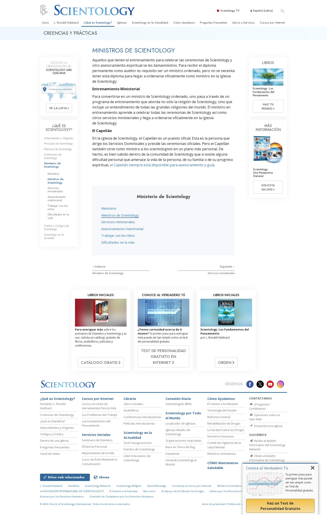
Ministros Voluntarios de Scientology (239, 485)
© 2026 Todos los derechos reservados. (85, 504)
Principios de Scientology (58, 143)
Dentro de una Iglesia (54, 441)
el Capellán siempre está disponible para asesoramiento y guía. (162, 164)
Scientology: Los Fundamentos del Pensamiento (263, 91)
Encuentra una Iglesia (268, 426)
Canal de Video (50, 454)
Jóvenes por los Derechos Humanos (62, 496)
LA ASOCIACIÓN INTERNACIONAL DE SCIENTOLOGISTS (72, 491)
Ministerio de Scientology (107, 273)
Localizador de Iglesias (181, 423)
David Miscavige (156, 485)
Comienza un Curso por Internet (191, 485)
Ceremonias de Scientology (52, 156)
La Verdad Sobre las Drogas (225, 430)
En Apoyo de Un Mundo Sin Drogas (182, 491)
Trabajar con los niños (118, 235)
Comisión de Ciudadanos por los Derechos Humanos (121, 496)
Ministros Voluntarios (221, 454)
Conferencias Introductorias (142, 417)
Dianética (73, 485)
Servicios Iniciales (96, 435)
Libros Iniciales (133, 404)
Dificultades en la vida (117, 242)
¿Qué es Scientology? (98, 22)
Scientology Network (98, 485)
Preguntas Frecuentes (213, 22)
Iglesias (122, 22)
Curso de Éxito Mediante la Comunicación (99, 461)
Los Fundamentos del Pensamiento (96, 423)
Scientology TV (230, 10)
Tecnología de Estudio (222, 410)
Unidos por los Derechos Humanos (231, 491)
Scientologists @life (179, 404)
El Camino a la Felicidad (222, 404)
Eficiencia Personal (94, 447)
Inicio (45, 22)
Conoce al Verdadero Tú (267, 468)
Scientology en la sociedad (54, 236)
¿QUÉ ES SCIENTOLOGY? (59, 127)
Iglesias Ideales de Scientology (178, 432)
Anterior (100, 266)
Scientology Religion (129, 485)
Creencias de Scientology (57, 415)
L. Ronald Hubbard (66, 22)
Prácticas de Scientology (58, 149)
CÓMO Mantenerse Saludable (222, 465)
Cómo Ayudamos (184, 22)
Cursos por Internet (272, 22)
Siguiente (226, 266)
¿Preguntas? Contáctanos (259, 406)
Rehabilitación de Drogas (223, 423)
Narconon (149, 491)
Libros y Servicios (243, 22)
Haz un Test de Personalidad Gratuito (280, 506)
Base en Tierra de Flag (180, 447)
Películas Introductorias (139, 423)
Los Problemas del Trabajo (99, 415)
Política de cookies (239, 504)
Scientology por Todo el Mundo (183, 415)
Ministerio (108, 208)
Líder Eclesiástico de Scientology (137, 458)
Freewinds (173, 454)
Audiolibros (131, 410)
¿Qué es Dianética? (52, 421)
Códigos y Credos (51, 434)
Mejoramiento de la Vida (98, 453)
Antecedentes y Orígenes (58, 138)
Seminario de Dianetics (97, 440)
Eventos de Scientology (139, 449)
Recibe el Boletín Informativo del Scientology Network (267, 445)
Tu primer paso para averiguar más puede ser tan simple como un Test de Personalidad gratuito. (299, 482)
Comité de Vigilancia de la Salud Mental (224, 445)
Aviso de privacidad (213, 504)
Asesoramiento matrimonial (122, 228)
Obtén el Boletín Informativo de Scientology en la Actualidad (267, 460)
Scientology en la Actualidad (150, 22)
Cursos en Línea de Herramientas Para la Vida (99, 406)
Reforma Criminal (218, 417)
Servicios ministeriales (118, 222)
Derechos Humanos (220, 436)
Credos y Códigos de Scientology (56, 227)
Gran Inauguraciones (138, 443)
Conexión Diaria (178, 399)
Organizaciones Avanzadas (184, 441)
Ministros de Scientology (120, 215)
